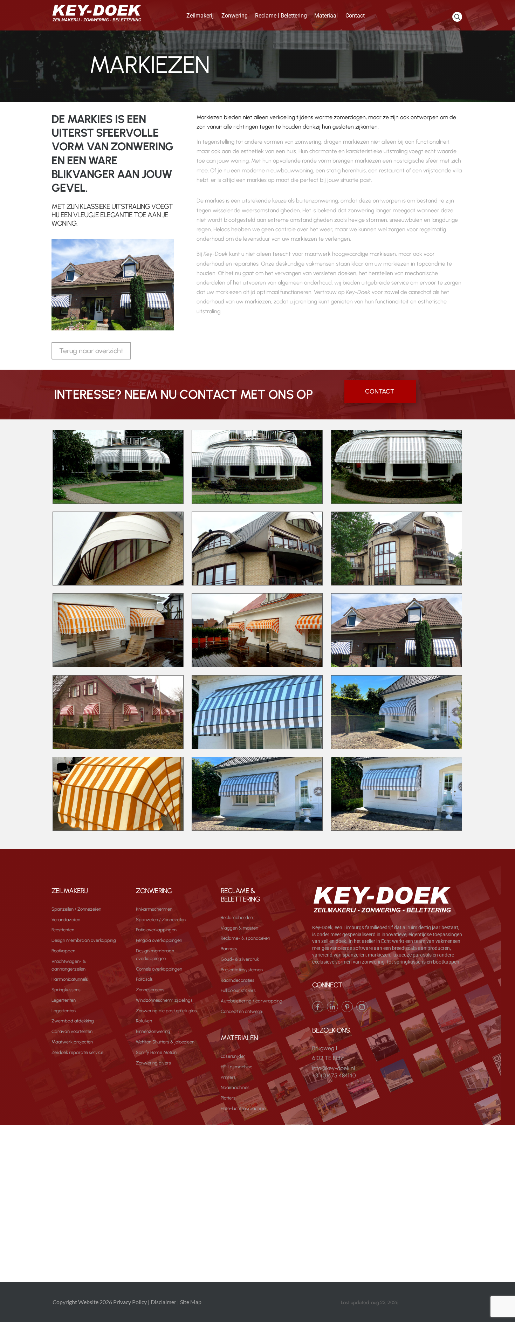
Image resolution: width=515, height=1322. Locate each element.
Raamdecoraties (237, 980)
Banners (229, 948)
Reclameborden (237, 917)
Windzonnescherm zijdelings (164, 1000)
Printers (228, 1077)
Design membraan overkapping (84, 940)
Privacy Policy (130, 1302)
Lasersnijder (233, 1056)
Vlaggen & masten (239, 928)
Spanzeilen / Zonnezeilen (76, 909)
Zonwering (234, 15)
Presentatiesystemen (242, 969)
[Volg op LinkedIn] (332, 1006)
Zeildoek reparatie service (77, 1052)
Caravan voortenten (72, 1031)
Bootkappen (63, 950)
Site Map (190, 1302)
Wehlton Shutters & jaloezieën (165, 1041)
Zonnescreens (150, 989)
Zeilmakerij (200, 15)
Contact (355, 15)
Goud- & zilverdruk (240, 959)
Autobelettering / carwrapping (251, 1001)
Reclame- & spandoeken (245, 938)
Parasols (144, 979)
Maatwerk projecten (72, 1041)
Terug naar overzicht (91, 351)
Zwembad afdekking (73, 1020)
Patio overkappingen (156, 929)
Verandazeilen (66, 919)
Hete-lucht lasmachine (243, 1108)
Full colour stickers (238, 990)
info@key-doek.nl (333, 1068)
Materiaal (326, 15)
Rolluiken (144, 1020)
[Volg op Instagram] (362, 1006)
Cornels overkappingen (159, 969)
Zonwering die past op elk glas (166, 1010)
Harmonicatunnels (70, 979)
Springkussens (66, 989)
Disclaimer (163, 1302)
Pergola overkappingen (159, 940)
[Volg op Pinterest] (347, 1006)
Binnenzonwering (153, 1031)
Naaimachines (235, 1087)
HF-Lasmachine (236, 1066)
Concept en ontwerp (241, 1011)
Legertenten (64, 1000)
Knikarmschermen (154, 909)
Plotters (228, 1098)
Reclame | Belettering (281, 15)
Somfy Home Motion (156, 1052)
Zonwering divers (153, 1063)
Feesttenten (63, 929)
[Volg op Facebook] (317, 1006)
